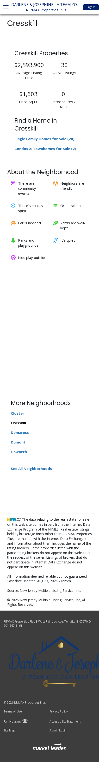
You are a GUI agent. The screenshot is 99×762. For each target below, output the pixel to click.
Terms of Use (13, 711)
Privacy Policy (59, 711)
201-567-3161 (13, 626)
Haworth (19, 451)
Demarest (20, 432)
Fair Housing (12, 721)
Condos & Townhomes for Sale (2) (45, 148)
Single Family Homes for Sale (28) (44, 138)
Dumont (18, 442)
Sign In (91, 7)
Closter (17, 413)
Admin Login (58, 730)
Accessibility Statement (65, 722)
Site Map (9, 730)
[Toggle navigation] (5, 7)
